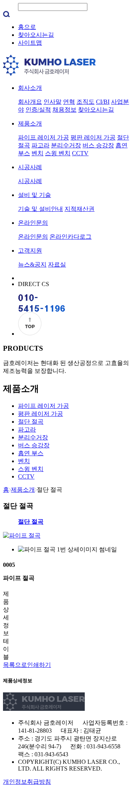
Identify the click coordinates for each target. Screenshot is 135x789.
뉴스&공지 (32, 264)
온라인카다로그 (71, 236)
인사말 (53, 101)
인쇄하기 (39, 665)
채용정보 (64, 109)
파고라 (41, 145)
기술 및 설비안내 (40, 209)
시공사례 (30, 167)
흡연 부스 (31, 453)
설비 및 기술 (34, 195)
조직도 (85, 101)
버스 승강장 (98, 145)
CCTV (80, 153)
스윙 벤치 (57, 153)
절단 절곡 (31, 421)
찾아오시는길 (36, 35)
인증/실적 (38, 109)
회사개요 (30, 101)
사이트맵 (30, 42)
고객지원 (30, 250)
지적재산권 (79, 209)
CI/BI (103, 101)
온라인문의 (33, 223)
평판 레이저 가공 (93, 137)
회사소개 (30, 88)
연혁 (69, 101)
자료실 (57, 264)
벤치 (38, 153)
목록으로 (15, 665)
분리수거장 (66, 145)
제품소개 (30, 123)
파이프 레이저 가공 (43, 137)
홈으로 (27, 27)
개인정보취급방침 (27, 781)
